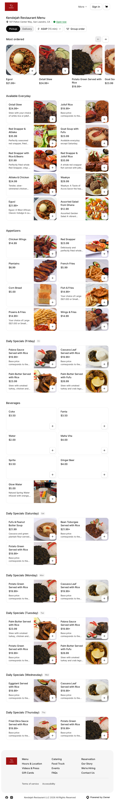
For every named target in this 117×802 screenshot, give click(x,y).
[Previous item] (98, 39)
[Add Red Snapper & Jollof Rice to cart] (104, 167)
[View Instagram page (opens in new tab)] (11, 797)
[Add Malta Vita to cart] (104, 450)
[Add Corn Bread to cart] (52, 302)
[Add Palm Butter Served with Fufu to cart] (104, 388)
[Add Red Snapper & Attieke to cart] (52, 143)
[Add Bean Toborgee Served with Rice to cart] (104, 536)
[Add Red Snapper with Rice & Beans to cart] (52, 167)
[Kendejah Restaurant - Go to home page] (11, 6)
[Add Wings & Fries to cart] (104, 326)
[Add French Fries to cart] (104, 278)
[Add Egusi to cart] (32, 71)
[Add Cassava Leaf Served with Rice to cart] (104, 364)
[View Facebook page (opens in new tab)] (7, 797)
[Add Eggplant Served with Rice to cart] (52, 698)
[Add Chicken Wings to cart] (52, 254)
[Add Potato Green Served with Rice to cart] (98, 71)
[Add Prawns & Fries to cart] (52, 326)
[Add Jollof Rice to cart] (104, 119)
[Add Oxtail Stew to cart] (65, 71)
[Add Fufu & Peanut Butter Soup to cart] (52, 536)
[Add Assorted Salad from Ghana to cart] (104, 216)
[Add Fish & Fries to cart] (104, 302)
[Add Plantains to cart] (52, 278)
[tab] (13, 29)
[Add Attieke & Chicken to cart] (52, 192)
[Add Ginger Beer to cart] (104, 474)
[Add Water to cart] (52, 450)
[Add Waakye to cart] (104, 192)
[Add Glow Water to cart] (52, 499)
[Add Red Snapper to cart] (104, 254)
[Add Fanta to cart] (104, 426)
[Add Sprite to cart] (52, 474)
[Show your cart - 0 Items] (106, 7)
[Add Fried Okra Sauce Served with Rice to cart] (52, 735)
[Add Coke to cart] (52, 426)
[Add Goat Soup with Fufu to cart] (104, 143)
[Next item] (106, 39)
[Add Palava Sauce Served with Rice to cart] (52, 364)
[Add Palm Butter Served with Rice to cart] (52, 388)
